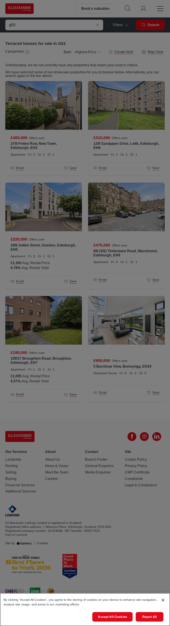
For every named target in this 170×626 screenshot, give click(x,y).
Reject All (149, 616)
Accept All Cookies (112, 616)
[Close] (163, 600)
